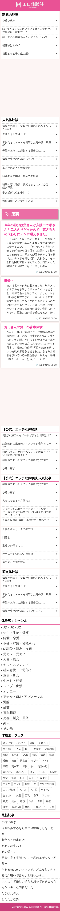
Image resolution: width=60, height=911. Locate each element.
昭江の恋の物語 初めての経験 (20, 176)
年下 (31, 778)
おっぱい (7, 795)
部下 (22, 778)
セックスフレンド (16, 664)
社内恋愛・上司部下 (17, 670)
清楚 (42, 754)
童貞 (5, 801)
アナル (45, 795)
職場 (51, 754)
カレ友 (53, 772)
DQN (25, 754)
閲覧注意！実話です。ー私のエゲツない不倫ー (29, 860)
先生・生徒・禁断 (16, 632)
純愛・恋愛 (11, 638)
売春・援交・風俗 (16, 718)
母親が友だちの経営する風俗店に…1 (23, 150)
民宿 (5, 766)
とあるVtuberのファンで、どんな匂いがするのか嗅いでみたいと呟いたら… (29, 872)
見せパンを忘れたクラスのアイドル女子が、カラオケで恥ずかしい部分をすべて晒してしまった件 (26, 512)
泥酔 (6, 702)
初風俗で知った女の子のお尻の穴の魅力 (25, 460)
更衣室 (15, 766)
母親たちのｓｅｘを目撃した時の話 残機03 (26, 144)
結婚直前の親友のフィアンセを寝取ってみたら (26, 445)
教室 (14, 760)
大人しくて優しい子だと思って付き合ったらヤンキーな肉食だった (29, 884)
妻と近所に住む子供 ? (15, 192)
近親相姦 (9, 712)
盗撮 (32, 743)
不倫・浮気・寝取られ (19, 643)
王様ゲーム (40, 807)
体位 (31, 801)
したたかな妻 (10, 899)
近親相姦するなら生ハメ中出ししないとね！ (27, 831)
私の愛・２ (9, 851)
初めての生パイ (12, 846)
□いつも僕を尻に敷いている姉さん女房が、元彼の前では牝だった (27, 30)
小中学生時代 (47, 783)
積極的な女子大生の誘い (16, 53)
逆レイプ (7, 743)
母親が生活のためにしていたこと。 (22, 158)
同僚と (6, 537)
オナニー (9, 691)
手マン (17, 783)
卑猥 (39, 801)
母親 (25, 766)
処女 (14, 801)
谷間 (36, 795)
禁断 (27, 807)
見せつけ (43, 743)
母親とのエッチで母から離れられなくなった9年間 (26, 127)
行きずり (42, 778)
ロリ (27, 749)
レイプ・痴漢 (12, 686)
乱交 (6, 707)
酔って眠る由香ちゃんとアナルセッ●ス (25, 37)
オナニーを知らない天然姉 (17, 553)
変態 (5, 754)
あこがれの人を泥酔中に (16, 168)
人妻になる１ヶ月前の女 (16, 500)
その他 (8, 728)
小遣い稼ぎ (8, 20)
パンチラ (21, 743)
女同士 (37, 749)
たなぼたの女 (10, 893)
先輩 (5, 778)
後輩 (14, 778)
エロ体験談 (9, 789)
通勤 (5, 760)
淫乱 (34, 754)
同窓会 (23, 760)
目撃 (51, 807)
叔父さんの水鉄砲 (13, 840)
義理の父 (42, 766)
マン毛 (33, 789)
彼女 (32, 772)
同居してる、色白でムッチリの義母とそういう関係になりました (26, 453)
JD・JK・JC (12, 627)
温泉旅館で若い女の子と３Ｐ (19, 200)
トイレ (45, 760)
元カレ (42, 772)
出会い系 (16, 807)
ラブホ (34, 760)
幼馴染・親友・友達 (17, 648)
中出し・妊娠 (12, 680)
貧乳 (18, 795)
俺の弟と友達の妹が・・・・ (19, 562)
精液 (27, 783)
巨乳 (27, 795)
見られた (7, 749)
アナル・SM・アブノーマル (23, 696)
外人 (6, 723)
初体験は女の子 (11, 45)
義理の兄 (7, 772)
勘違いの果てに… (12, 545)
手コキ (6, 783)
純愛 (5, 807)
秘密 (48, 801)
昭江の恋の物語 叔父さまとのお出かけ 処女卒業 (26, 186)
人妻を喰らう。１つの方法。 (19, 529)
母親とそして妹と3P (14, 134)
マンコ (22, 789)
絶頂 (22, 801)
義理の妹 (21, 772)
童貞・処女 (11, 675)
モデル (15, 754)
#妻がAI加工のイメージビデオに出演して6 (26, 435)
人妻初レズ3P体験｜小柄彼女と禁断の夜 (25, 520)
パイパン (45, 789)
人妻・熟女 (11, 659)
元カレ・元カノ (14, 654)
